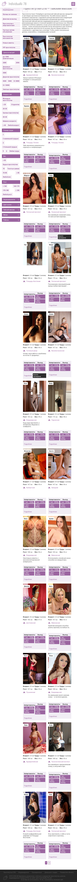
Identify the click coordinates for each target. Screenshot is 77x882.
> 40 (4, 125)
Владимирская (31, 420)
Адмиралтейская (32, 75)
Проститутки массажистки (8, 37)
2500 (17, 63)
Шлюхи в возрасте (9, 121)
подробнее (28, 99)
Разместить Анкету (67, 872)
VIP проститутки (9, 47)
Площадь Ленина (32, 143)
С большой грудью (10, 147)
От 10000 (6, 85)
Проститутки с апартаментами (8, 24)
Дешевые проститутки (7, 68)
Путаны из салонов (10, 14)
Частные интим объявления (8, 31)
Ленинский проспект (58, 212)
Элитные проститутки (11, 89)
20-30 (5, 109)
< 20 (4, 104)
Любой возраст (13, 125)
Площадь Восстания (33, 281)
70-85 (5, 173)
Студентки (15, 104)
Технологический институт (60, 762)
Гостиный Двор (31, 351)
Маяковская (55, 555)
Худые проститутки (10, 164)
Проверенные (37, 872)
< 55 (4, 160)
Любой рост (7, 194)
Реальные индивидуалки (8, 9)
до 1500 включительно (8, 57)
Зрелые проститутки (10, 113)
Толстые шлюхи (13, 169)
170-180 (6, 190)
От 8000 (16, 81)
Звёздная (54, 488)
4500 (4, 81)
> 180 (17, 190)
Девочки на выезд (10, 19)
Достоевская (30, 623)
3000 (4, 73)
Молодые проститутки (7, 99)
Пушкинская (30, 692)
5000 (10, 81)
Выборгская (30, 488)
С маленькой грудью (10, 139)
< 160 (5, 186)
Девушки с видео (51, 872)
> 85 (17, 173)
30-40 (5, 117)
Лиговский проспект (33, 212)
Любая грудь (14, 151)
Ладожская (55, 420)
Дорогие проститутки (11, 77)
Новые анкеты (8, 43)
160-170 (16, 186)
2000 (4, 63)
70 (4, 169)
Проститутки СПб (9, 872)
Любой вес (7, 177)
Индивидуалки (23, 872)
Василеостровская (57, 75)
